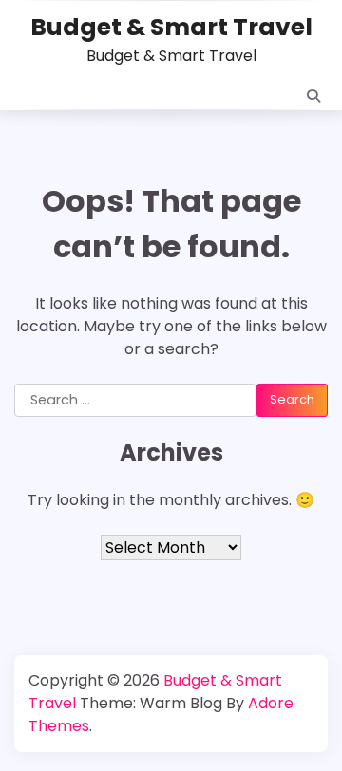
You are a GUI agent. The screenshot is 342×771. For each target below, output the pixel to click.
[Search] (313, 96)
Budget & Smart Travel (171, 27)
